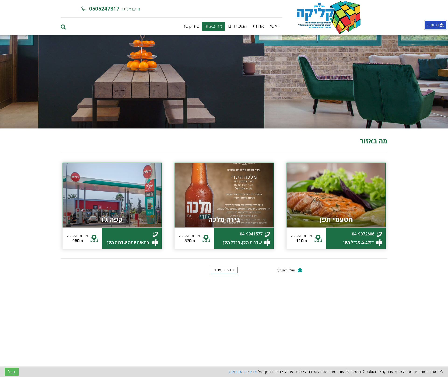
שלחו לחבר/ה (285, 270)
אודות (258, 26)
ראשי (275, 26)
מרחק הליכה (301, 238)
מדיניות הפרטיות (243, 372)
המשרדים (237, 26)
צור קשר (191, 26)
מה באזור (213, 26)
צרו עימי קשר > (224, 269)
